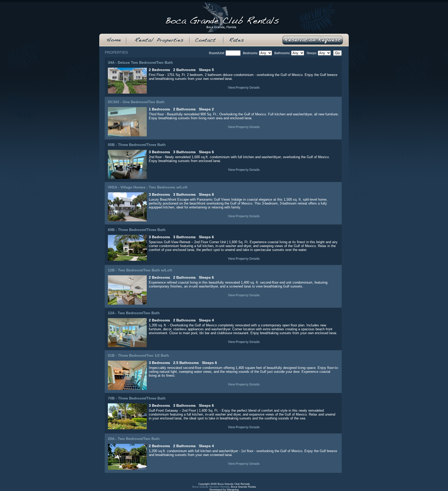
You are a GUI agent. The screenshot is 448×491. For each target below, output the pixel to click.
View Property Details (244, 87)
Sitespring (233, 489)
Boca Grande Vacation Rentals (210, 486)
